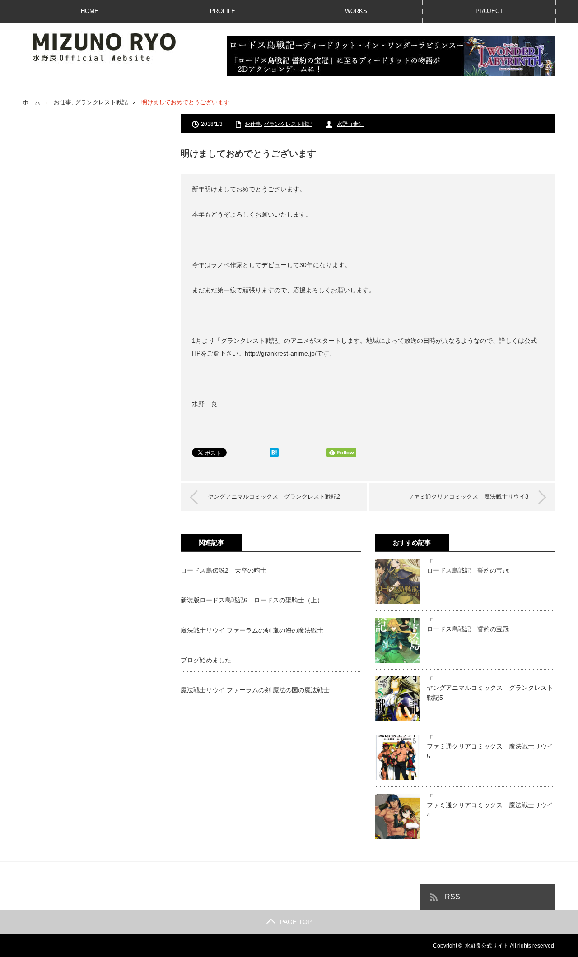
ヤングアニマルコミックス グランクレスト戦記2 (274, 496)
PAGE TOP (296, 921)
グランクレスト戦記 (101, 102)
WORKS (356, 11)
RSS (452, 897)
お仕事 (62, 102)
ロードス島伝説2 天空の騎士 (223, 570)
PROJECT (489, 11)
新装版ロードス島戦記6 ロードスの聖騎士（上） (252, 600)
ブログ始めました (206, 660)
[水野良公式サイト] (113, 46)
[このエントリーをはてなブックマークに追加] (274, 454)
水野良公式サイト (486, 946)
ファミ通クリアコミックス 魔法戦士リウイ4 (490, 809)
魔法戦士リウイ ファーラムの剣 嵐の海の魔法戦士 (252, 630)
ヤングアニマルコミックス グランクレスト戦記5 (490, 692)
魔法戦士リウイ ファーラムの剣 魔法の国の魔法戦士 (255, 689)
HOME (89, 11)
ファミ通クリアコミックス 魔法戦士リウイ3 (468, 496)
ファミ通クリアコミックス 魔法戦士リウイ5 (490, 751)
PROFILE (222, 11)
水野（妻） (350, 124)
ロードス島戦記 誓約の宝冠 (468, 570)
